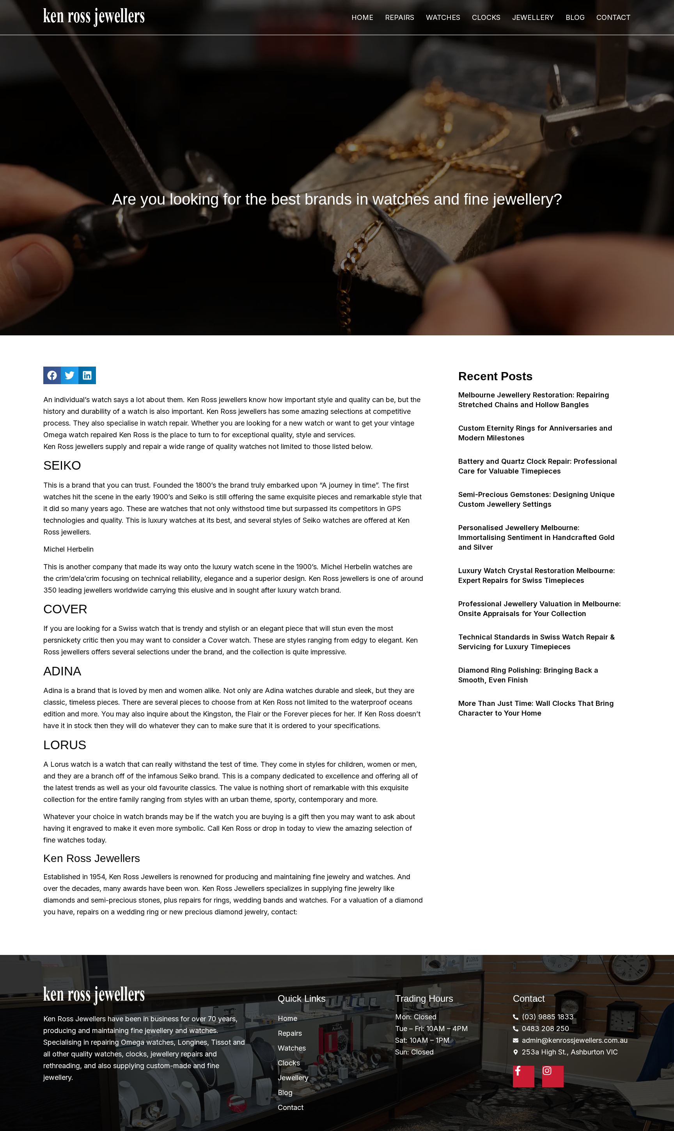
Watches (443, 17)
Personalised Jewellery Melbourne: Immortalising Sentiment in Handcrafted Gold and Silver (536, 537)
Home (362, 17)
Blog (575, 17)
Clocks (486, 17)
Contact (613, 17)
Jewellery (533, 17)
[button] (52, 375)
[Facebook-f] (523, 1076)
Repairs (399, 17)
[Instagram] (553, 1076)
